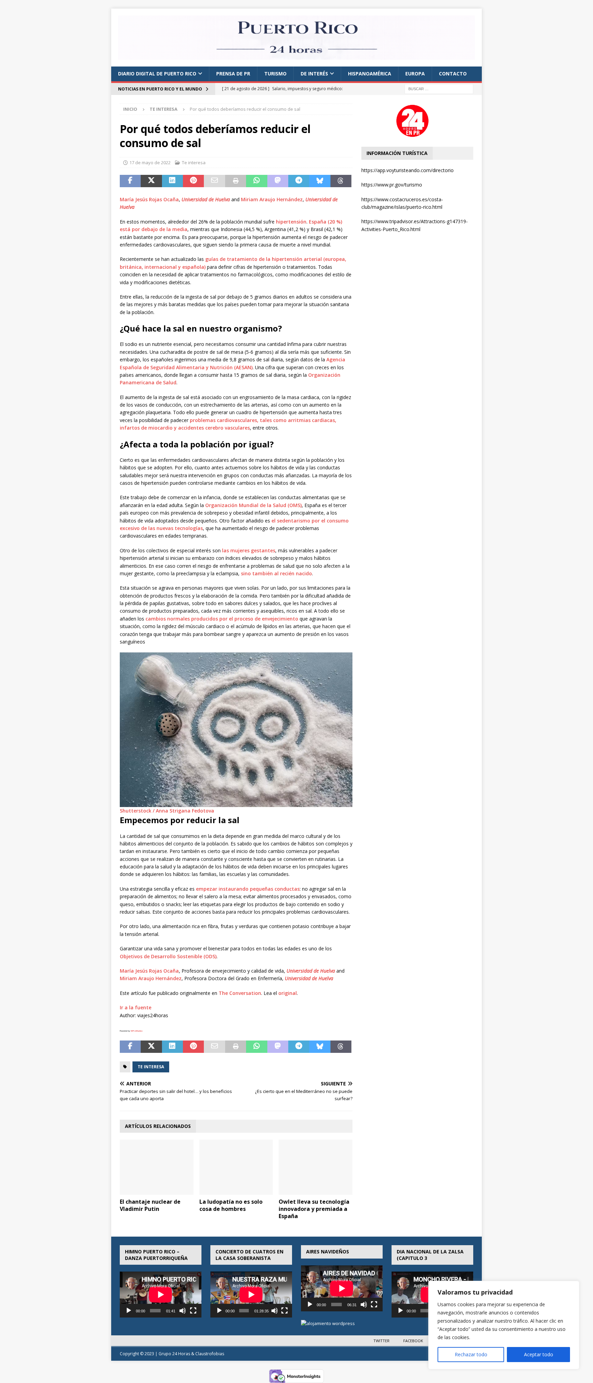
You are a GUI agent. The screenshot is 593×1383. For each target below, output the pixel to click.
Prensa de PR (233, 73)
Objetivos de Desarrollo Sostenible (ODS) (168, 956)
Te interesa (194, 162)
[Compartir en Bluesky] (319, 181)
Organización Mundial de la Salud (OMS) (253, 505)
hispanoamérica (369, 73)
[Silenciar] (182, 1310)
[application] (160, 1295)
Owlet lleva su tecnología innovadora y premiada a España (314, 1209)
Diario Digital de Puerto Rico (157, 73)
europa (415, 73)
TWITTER (381, 1340)
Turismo (275, 73)
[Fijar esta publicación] (193, 181)
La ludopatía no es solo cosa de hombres (231, 1205)
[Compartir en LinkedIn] (172, 181)
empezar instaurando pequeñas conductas (248, 889)
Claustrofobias (209, 1354)
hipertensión (291, 221)
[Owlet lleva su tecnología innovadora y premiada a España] (315, 1167)
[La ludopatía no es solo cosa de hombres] (236, 1167)
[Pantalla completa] (193, 1310)
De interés (314, 73)
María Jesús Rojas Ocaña (149, 199)
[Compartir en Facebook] (130, 181)
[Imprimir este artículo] (235, 181)
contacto (453, 73)
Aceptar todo (538, 1354)
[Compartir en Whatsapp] (256, 181)
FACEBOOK (413, 1340)
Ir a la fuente (135, 1007)
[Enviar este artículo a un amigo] (214, 181)
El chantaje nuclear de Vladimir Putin (150, 1205)
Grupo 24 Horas (174, 1354)
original (287, 993)
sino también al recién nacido (276, 573)
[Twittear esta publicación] (151, 181)
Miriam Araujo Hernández (272, 199)
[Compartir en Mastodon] (277, 181)
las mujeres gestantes (248, 550)
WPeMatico (136, 1031)
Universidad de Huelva (206, 199)
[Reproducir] (128, 1310)
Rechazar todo (471, 1354)
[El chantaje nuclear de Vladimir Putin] (157, 1167)
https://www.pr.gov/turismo (391, 184)
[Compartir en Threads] (340, 181)
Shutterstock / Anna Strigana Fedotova (167, 810)
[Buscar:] (439, 88)
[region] (503, 1325)
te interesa (151, 1067)
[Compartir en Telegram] (298, 181)
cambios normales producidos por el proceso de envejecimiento (222, 618)
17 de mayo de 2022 (150, 162)
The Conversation (240, 993)
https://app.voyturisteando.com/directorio (407, 170)
